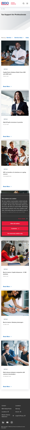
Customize (14, 228)
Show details (21, 218)
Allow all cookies (15, 223)
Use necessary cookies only (15, 233)
